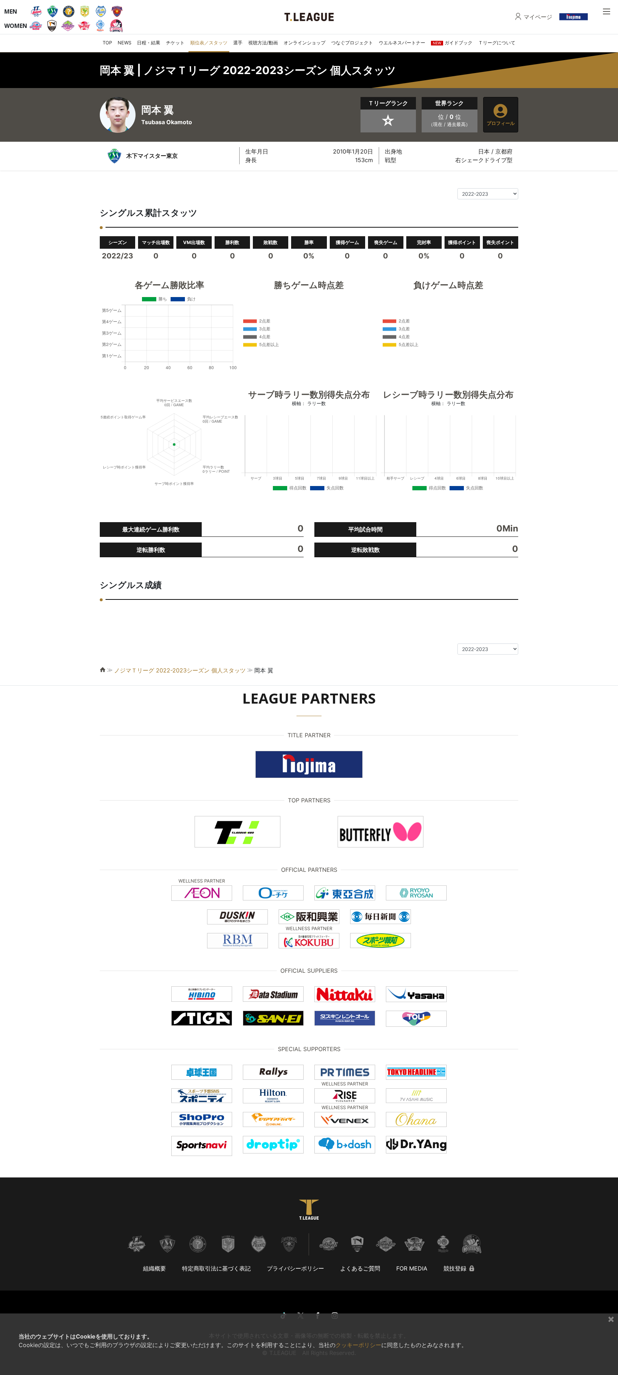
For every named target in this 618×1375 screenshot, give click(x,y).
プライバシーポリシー (295, 1268)
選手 (237, 42)
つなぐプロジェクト (352, 42)
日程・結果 (148, 42)
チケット (175, 42)
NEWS (124, 42)
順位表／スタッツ (208, 42)
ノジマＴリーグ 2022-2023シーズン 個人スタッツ (180, 670)
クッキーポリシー (358, 1345)
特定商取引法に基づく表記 (216, 1268)
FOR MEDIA (411, 1268)
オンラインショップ (304, 42)
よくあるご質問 (360, 1268)
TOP (107, 42)
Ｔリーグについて (496, 42)
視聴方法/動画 (263, 42)
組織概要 (154, 1268)
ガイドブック (452, 42)
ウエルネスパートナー (402, 42)
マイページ (538, 17)
